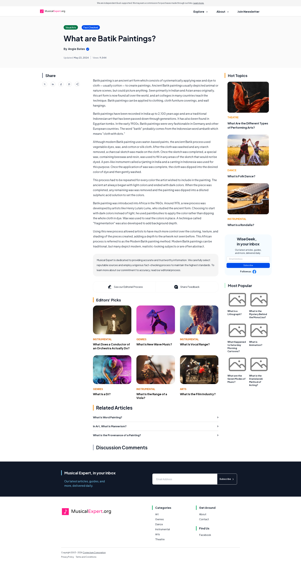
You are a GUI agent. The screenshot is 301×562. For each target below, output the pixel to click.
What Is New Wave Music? (154, 344)
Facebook (205, 534)
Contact (204, 519)
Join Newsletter (248, 11)
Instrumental (102, 339)
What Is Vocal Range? (195, 344)
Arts (183, 389)
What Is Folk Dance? (241, 176)
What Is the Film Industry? (198, 394)
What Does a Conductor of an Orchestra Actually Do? (111, 346)
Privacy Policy (67, 557)
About (202, 514)
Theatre (233, 117)
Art (157, 514)
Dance (231, 170)
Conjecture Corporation (94, 552)
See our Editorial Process (128, 286)
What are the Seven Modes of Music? (236, 378)
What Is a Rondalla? (240, 225)
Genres (141, 339)
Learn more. (198, 3)
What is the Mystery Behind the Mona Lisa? (258, 314)
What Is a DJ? (102, 394)
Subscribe (248, 265)
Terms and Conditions (86, 557)
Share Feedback (189, 286)
